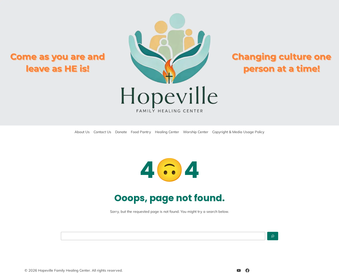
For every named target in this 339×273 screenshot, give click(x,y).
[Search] (272, 236)
